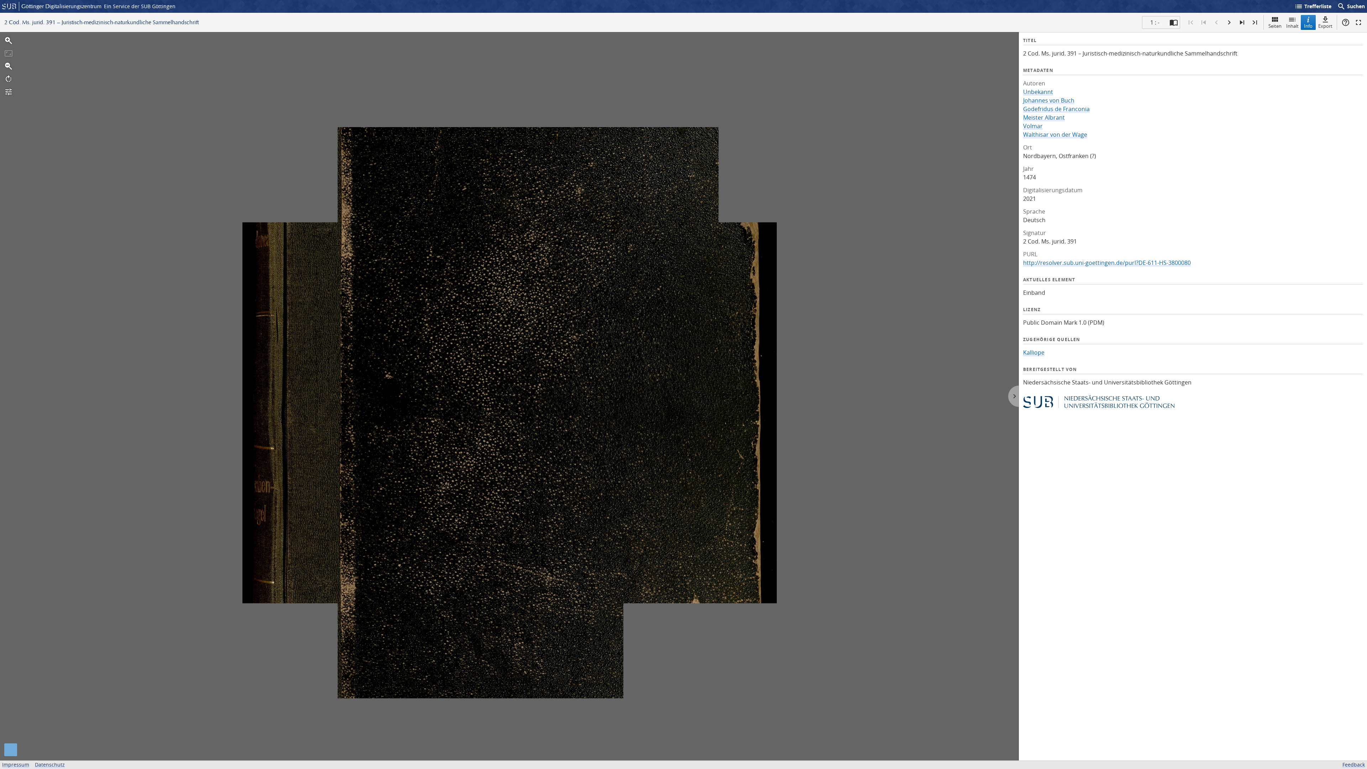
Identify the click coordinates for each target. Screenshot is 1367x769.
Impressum (15, 764)
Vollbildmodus (1358, 22)
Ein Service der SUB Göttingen (140, 6)
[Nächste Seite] (1229, 22)
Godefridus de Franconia (1056, 109)
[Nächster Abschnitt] (1242, 22)
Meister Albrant (1044, 117)
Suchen (1351, 6)
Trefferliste (1312, 6)
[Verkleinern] (8, 66)
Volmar (1033, 126)
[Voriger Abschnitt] (1203, 22)
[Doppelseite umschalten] (1173, 22)
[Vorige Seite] (1216, 22)
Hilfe (1345, 22)
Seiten (1275, 26)
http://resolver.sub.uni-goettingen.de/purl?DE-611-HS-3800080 (1107, 263)
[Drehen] (8, 79)
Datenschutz (50, 764)
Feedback (1353, 764)
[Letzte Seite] (1254, 22)
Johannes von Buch (1048, 100)
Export (1325, 26)
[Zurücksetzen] (8, 53)
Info (1308, 26)
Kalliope (1033, 352)
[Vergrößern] (8, 40)
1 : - (1154, 22)
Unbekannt (1038, 92)
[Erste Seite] (1190, 22)
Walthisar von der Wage (1055, 134)
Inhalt (1292, 26)
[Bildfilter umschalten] (8, 91)
